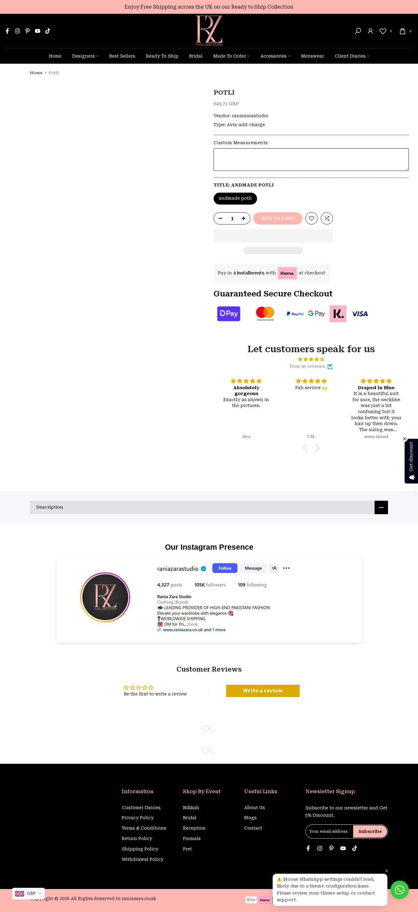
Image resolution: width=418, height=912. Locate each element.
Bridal (196, 56)
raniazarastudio (250, 115)
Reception (194, 828)
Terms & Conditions (144, 828)
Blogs (250, 817)
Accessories (273, 56)
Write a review (263, 691)
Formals (192, 838)
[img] (311, 359)
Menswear (312, 56)
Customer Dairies (141, 807)
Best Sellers (122, 56)
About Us (254, 807)
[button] (273, 236)
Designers (83, 56)
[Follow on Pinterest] (27, 31)
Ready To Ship (162, 56)
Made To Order (229, 56)
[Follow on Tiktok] (47, 31)
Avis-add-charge (246, 124)
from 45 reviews (307, 366)
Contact (253, 828)
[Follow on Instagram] (17, 31)
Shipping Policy (140, 848)
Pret (187, 848)
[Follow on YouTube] (37, 31)
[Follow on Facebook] (7, 31)
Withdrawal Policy (142, 859)
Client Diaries (350, 56)
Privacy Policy (138, 817)
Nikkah (191, 807)
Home (55, 56)
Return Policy (137, 838)
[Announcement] (209, 7)
